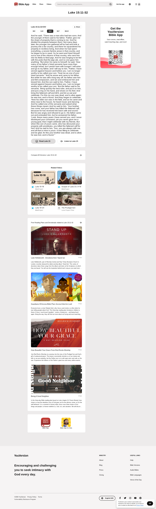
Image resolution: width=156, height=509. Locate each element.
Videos (49, 4)
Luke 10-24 (41, 208)
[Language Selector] (130, 4)
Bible (34, 4)
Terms (40, 497)
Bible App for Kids (66, 428)
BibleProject (39, 189)
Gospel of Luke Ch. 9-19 (72, 186)
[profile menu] (138, 4)
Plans (41, 4)
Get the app (120, 4)
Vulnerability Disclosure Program (25, 499)
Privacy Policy (31, 497)
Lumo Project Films (68, 210)
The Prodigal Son (71, 208)
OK (150, 503)
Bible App (45, 428)
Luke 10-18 (41, 186)
